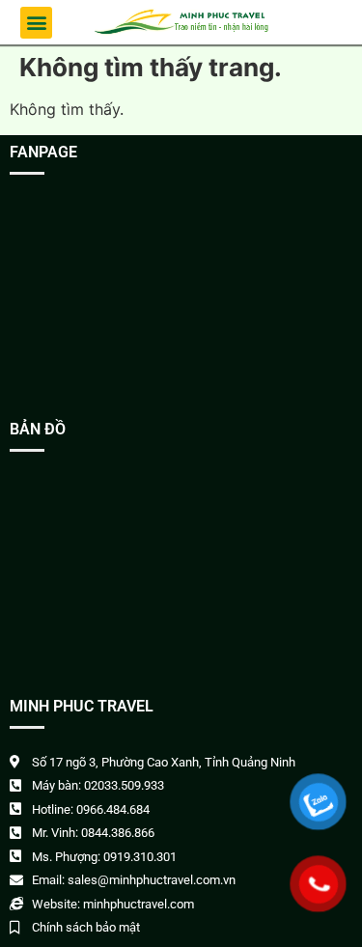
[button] (36, 23)
